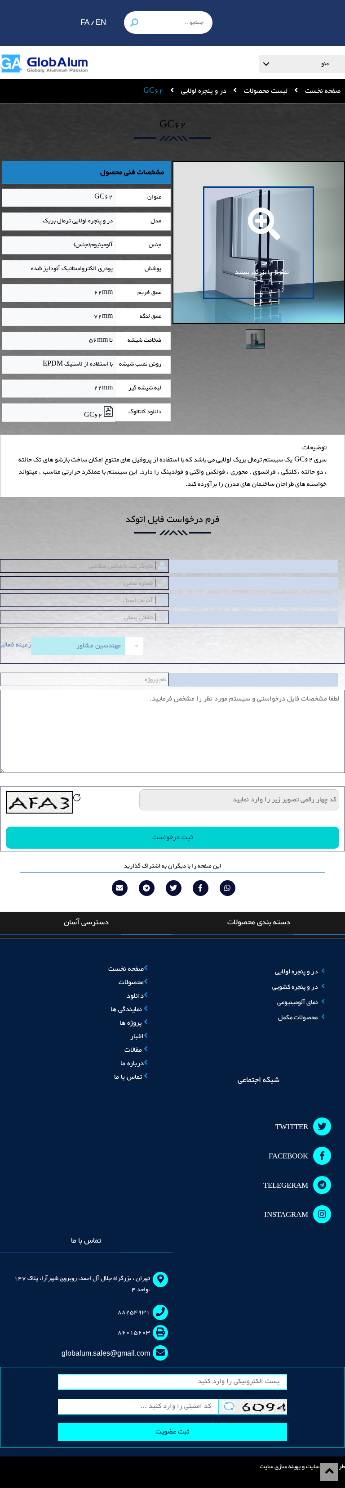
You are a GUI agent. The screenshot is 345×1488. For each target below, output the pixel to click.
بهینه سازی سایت (280, 1467)
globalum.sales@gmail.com (106, 1353)
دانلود (135, 996)
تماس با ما (129, 1077)
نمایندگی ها (127, 1009)
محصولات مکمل (298, 1018)
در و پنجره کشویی (295, 987)
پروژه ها (131, 1023)
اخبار (137, 1036)
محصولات (131, 982)
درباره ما (132, 1063)
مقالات (134, 1050)
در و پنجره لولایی (202, 91)
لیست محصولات (265, 91)
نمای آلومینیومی (297, 1002)
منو (325, 64)
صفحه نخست (322, 91)
